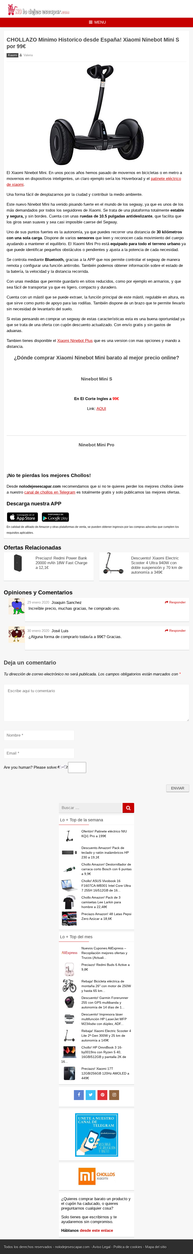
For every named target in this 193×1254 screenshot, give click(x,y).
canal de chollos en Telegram (49, 492)
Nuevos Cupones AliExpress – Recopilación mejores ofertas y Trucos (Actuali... (104, 953)
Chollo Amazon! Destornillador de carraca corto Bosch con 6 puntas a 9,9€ (106, 869)
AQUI (101, 408)
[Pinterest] (102, 1095)
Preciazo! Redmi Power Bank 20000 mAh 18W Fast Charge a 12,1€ (61, 563)
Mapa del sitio (155, 1247)
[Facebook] (79, 1095)
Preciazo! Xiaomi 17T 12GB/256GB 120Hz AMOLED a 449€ (105, 1073)
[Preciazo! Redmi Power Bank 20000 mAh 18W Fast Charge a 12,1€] (18, 572)
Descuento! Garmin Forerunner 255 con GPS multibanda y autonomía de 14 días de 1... (104, 1002)
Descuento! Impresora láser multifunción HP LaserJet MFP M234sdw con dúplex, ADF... (104, 1019)
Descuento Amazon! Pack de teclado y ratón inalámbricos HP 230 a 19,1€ (105, 852)
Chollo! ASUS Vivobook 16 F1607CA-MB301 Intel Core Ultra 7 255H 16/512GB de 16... (106, 885)
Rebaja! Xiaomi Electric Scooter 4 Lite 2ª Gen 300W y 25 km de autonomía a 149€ (106, 1035)
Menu (100, 22)
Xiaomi (12, 55)
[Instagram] (114, 1095)
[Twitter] (91, 1095)
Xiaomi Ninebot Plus (75, 340)
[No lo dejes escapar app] (22, 521)
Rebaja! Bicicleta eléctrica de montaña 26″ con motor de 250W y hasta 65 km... (106, 986)
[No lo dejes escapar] (38, 14)
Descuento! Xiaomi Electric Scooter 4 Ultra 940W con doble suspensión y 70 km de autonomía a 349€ (156, 565)
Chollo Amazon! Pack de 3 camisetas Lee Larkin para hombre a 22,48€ (101, 902)
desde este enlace (96, 1230)
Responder (177, 602)
